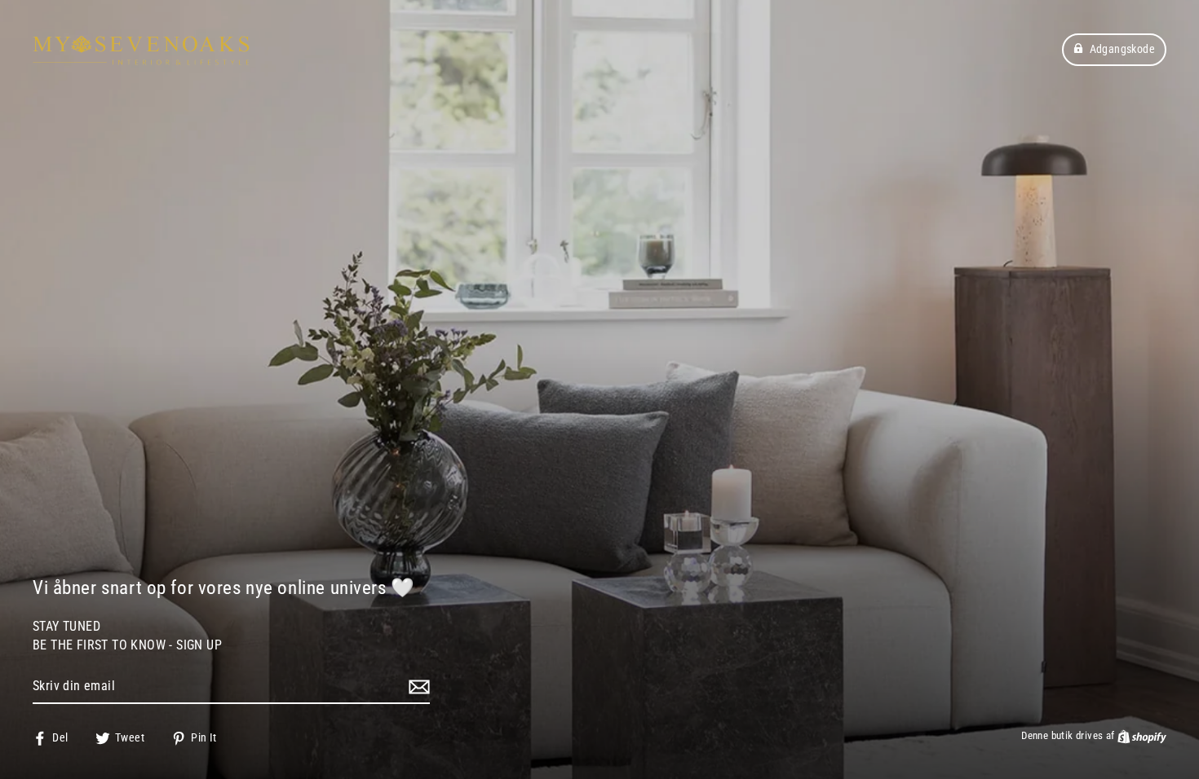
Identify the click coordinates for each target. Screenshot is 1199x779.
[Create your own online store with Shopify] (1141, 735)
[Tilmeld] (417, 687)
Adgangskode (1122, 48)
